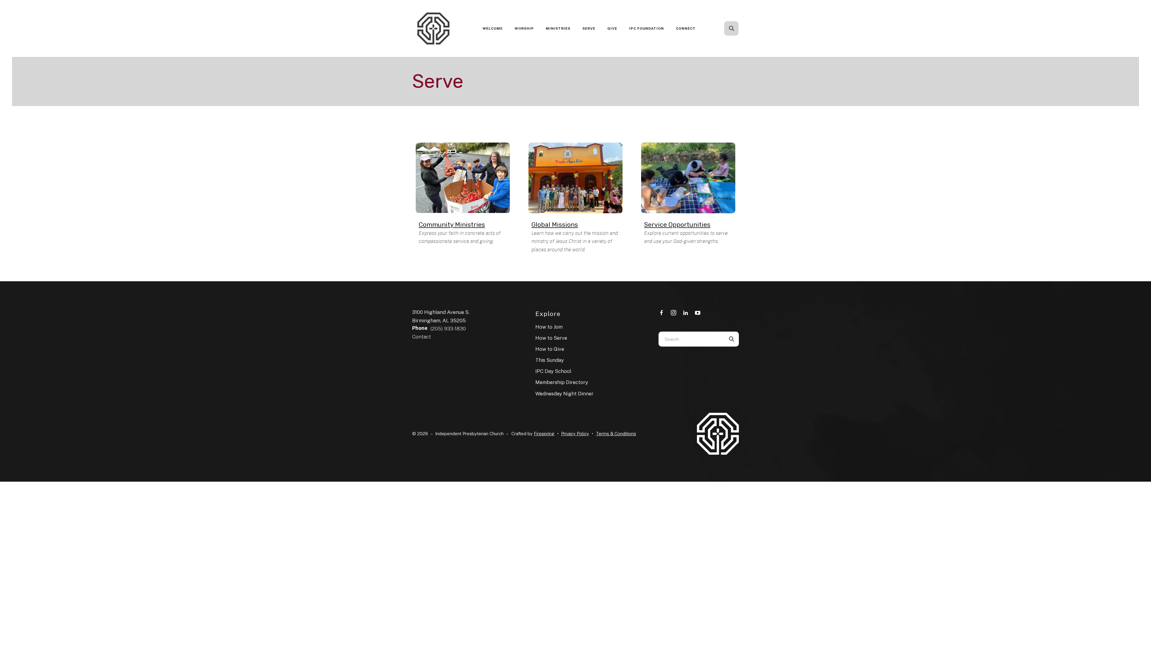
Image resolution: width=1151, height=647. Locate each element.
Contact (421, 337)
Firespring (544, 433)
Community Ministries (452, 224)
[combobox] (739, 28)
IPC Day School (553, 371)
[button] (731, 28)
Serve (588, 28)
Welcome (493, 28)
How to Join (549, 327)
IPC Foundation (646, 28)
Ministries (558, 28)
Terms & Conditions (616, 433)
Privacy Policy (575, 433)
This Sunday (549, 360)
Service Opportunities (677, 224)
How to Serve (551, 338)
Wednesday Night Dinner (564, 394)
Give (612, 28)
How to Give (549, 349)
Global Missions (554, 224)
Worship (524, 28)
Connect (686, 28)
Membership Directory (561, 382)
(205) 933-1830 (448, 329)
